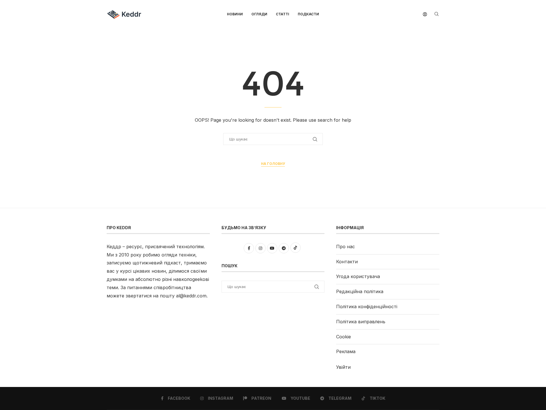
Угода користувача (358, 276)
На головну (273, 163)
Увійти (343, 367)
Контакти (347, 261)
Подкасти (308, 14)
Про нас (345, 246)
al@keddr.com (191, 296)
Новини (235, 14)
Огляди (259, 14)
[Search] (436, 14)
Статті (282, 14)
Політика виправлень (360, 321)
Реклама (345, 351)
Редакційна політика (359, 291)
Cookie (343, 336)
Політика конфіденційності (366, 306)
